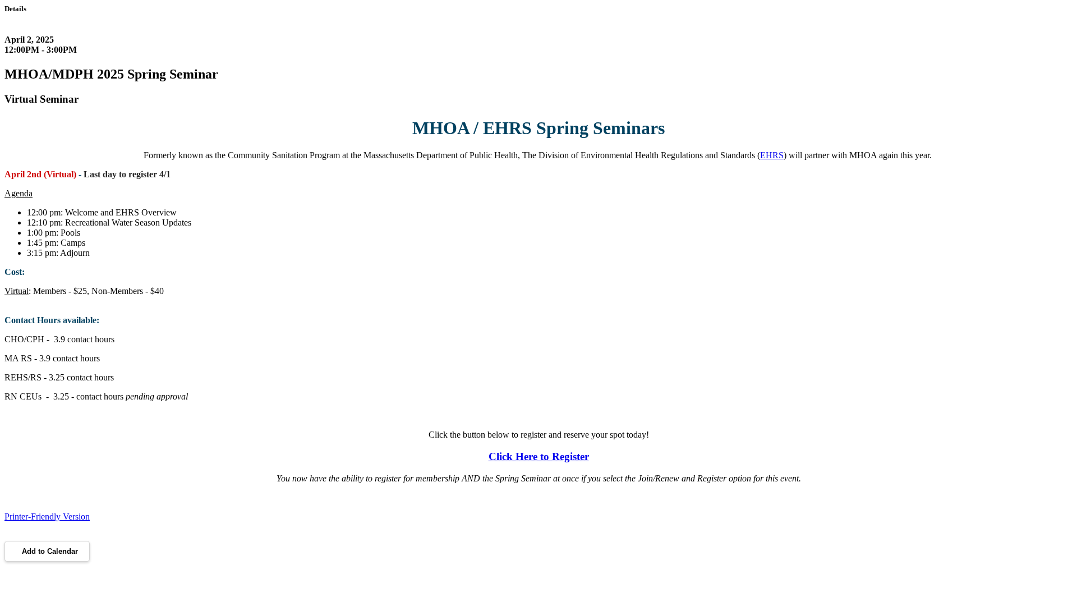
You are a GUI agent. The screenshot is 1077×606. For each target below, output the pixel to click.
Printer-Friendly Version (47, 516)
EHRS (772, 155)
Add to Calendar (50, 551)
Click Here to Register (539, 456)
